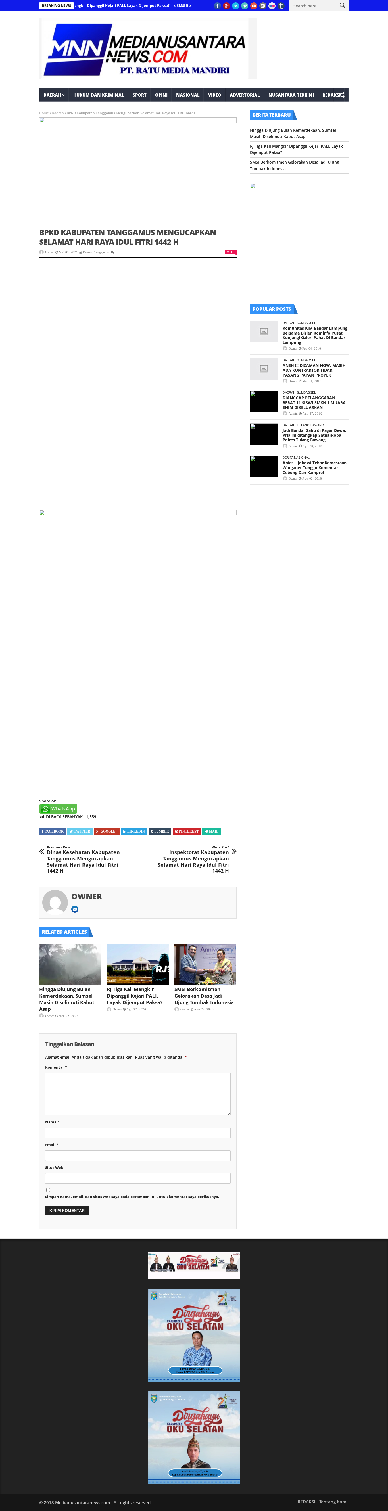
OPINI (161, 95)
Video (214, 95)
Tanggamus (101, 252)
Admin (293, 413)
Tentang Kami (333, 1501)
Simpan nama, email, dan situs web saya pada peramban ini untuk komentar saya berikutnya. (132, 1196)
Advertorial (245, 95)
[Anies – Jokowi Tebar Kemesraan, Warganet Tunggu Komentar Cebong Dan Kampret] (264, 466)
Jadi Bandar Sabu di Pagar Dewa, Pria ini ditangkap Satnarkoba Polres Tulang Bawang (314, 435)
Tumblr (161, 831)
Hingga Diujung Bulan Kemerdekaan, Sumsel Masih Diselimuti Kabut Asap (66, 999)
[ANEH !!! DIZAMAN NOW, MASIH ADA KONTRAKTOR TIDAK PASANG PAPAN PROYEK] (264, 369)
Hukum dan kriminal (98, 95)
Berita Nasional (296, 457)
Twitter (82, 831)
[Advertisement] (138, 308)
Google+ (109, 831)
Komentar (56, 1067)
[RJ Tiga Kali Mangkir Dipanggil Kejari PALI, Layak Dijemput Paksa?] (138, 964)
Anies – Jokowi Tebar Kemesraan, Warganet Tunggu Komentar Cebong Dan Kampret (315, 467)
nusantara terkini (291, 95)
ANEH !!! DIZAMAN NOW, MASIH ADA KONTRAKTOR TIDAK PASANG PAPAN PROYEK (314, 370)
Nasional (188, 95)
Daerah (52, 95)
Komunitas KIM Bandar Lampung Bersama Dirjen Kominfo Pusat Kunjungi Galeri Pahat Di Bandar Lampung (315, 335)
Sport (140, 95)
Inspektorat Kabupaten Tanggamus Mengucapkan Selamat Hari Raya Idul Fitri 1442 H (193, 859)
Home (44, 112)
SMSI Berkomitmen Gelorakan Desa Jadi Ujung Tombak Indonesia (204, 996)
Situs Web (54, 1167)
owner (49, 252)
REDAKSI (331, 95)
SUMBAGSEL (306, 323)
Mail (213, 831)
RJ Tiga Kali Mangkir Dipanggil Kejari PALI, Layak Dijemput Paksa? (86, 5)
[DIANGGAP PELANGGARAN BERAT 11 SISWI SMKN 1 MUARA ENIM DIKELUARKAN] (264, 401)
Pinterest (189, 831)
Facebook (54, 831)
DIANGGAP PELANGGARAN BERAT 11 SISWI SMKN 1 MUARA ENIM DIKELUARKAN (314, 402)
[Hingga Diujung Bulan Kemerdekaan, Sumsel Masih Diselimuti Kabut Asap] (70, 964)
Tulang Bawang (310, 425)
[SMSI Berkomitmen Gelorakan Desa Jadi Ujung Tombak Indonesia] (205, 964)
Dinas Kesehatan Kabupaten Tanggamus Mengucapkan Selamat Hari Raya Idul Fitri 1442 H (83, 859)
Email (51, 1144)
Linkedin (136, 831)
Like (232, 252)
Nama (52, 1122)
